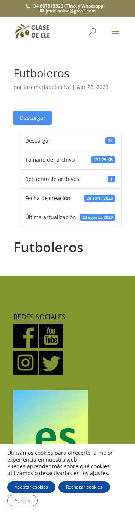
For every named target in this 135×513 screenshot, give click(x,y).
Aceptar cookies (31, 487)
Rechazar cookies (84, 487)
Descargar (32, 117)
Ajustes (22, 500)
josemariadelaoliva (47, 86)
